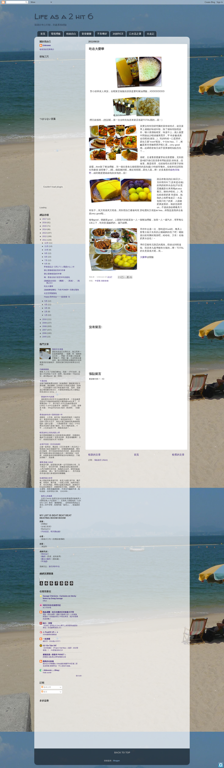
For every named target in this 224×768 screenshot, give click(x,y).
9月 (46, 253)
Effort (45, 601)
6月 (46, 264)
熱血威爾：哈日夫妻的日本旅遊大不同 (58, 612)
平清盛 (44, 561)
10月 (46, 250)
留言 (45, 692)
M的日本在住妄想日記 (52, 605)
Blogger (116, 761)
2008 (44, 326)
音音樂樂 (86, 33)
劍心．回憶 (47, 623)
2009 (44, 323)
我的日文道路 (57, 349)
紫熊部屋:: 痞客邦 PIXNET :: (54, 654)
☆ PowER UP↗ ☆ (50, 632)
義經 (43, 556)
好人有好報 (47, 607)
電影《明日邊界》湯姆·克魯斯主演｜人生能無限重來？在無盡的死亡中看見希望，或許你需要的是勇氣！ (60, 616)
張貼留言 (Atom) (101, 460)
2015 (44, 226)
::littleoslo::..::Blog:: (51, 670)
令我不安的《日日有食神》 (51, 444)
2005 (44, 337)
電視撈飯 (56, 33)
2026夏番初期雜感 (50, 634)
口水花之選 (135, 33)
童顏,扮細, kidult (46, 462)
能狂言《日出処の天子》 (52, 641)
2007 (44, 330)
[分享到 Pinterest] (130, 277)
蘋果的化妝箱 (48, 661)
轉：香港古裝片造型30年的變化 (57, 277)
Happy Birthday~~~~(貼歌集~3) (57, 297)
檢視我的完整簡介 (47, 49)
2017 (44, 219)
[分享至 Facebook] (128, 277)
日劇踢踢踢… (45, 369)
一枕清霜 (46, 639)
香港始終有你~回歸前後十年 (51, 415)
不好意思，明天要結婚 (50, 531)
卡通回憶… (44, 381)
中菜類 (97, 281)
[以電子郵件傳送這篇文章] (119, 277)
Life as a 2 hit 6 (63, 16)
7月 (46, 260)
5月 (46, 301)
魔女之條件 (46, 559)
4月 (46, 304)
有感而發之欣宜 (46, 478)
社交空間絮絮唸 (50, 293)
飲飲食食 (105, 281)
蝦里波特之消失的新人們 (50, 433)
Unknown (47, 45)
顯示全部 (79, 676)
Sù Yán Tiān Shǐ (49, 646)
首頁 (42, 33)
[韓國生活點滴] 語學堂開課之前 (54, 657)
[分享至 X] (125, 277)
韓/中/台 (56, 566)
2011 (44, 240)
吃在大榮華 (48, 286)
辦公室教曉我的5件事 (53, 274)
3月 (46, 308)
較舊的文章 (178, 454)
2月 (46, 312)
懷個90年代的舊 (47, 397)
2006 (44, 333)
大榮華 (143, 257)
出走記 (150, 33)
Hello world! (47, 672)
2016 (44, 222)
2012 (44, 236)
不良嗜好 (102, 33)
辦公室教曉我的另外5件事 (54, 270)
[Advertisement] (59, 726)
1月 (46, 315)
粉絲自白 (71, 33)
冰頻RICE (118, 33)
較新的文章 (94, 454)
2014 (44, 229)
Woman (44, 554)
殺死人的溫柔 (46, 496)
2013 (44, 233)
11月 (46, 246)
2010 (44, 319)
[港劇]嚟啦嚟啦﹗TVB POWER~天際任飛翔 (61, 290)
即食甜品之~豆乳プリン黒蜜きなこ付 (59, 267)
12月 (46, 243)
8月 (46, 257)
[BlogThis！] (122, 277)
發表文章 (47, 687)
